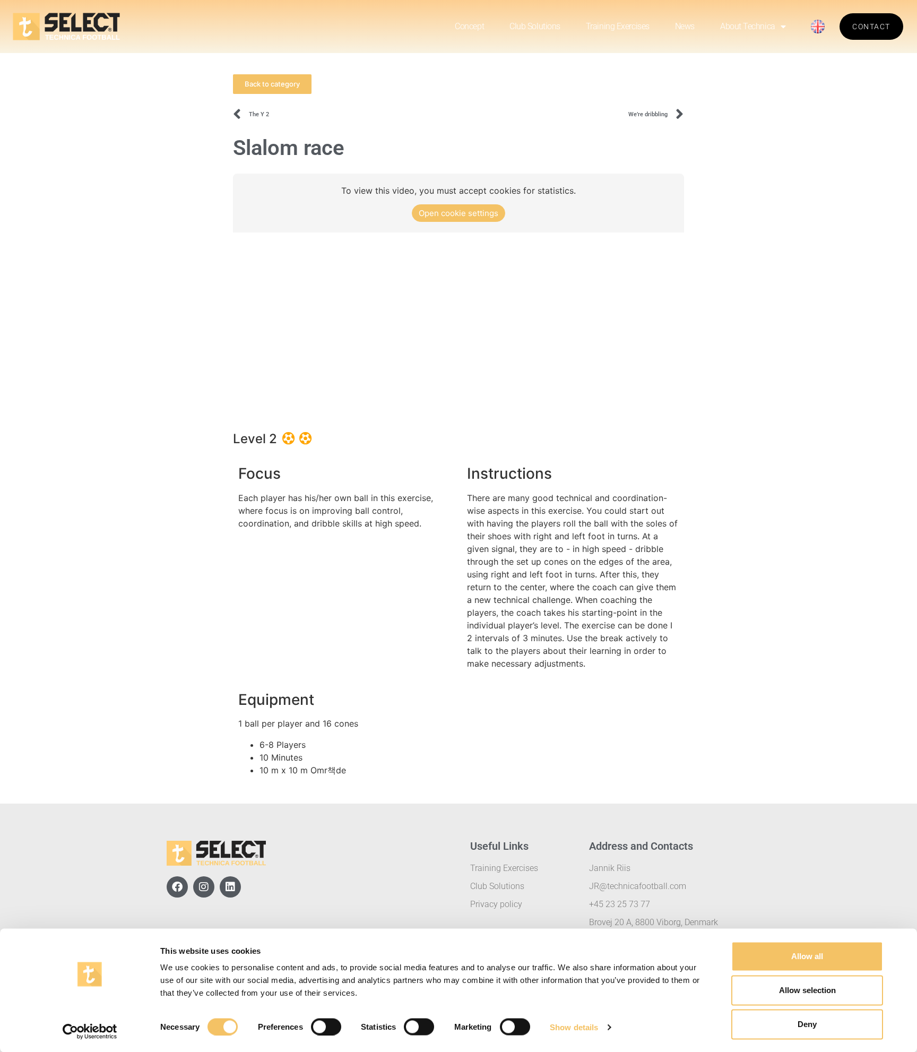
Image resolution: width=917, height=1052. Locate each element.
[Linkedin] (230, 887)
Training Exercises (618, 26)
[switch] (326, 1026)
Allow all (807, 956)
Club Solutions (534, 26)
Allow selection (807, 990)
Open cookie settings (458, 213)
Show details (574, 1026)
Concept (469, 26)
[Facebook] (177, 887)
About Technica (747, 26)
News (685, 26)
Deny (807, 1024)
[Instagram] (203, 887)
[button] (272, 84)
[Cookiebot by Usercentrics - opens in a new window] (90, 1031)
